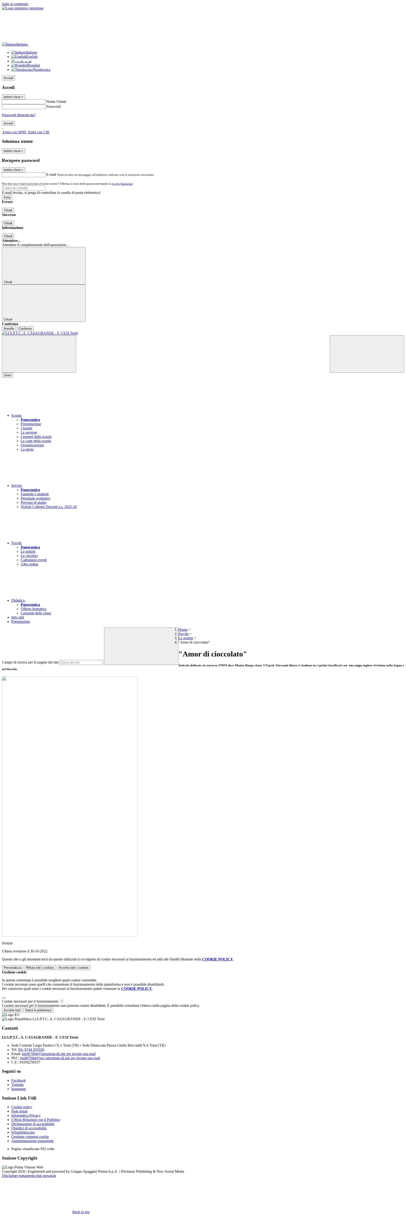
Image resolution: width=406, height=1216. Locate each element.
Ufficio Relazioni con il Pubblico (35, 1120)
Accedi (8, 78)
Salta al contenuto (15, 4)
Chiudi (8, 210)
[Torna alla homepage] (203, 333)
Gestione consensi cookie (30, 1137)
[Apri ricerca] (367, 354)
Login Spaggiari (122, 183)
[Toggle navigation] (39, 354)
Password (53, 106)
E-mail (51, 174)
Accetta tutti (74, 967)
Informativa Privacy (26, 1115)
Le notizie (185, 638)
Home (182, 630)
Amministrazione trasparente (32, 1141)
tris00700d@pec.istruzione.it (60, 1058)
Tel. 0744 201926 (31, 1050)
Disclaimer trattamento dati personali (29, 1176)
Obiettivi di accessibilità (29, 1128)
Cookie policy (21, 1107)
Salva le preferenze (38, 1010)
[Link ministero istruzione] (22, 8)
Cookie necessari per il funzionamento (30, 1001)
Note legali (19, 1111)
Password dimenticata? (19, 115)
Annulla (9, 328)
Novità (183, 634)
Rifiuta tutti (40, 967)
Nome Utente (56, 102)
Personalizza (12, 967)
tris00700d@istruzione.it (59, 1054)
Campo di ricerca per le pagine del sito (30, 662)
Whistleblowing (23, 1132)
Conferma (25, 328)
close (7, 375)
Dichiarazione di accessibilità (32, 1124)
